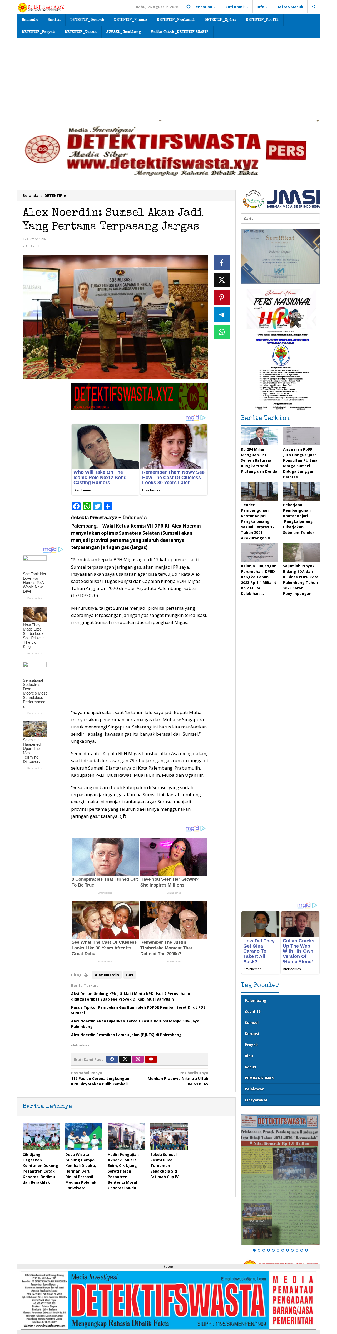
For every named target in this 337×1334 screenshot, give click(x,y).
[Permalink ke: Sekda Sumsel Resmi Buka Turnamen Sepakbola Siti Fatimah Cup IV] (169, 1136)
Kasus (250, 1066)
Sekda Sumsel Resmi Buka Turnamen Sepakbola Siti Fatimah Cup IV (164, 1165)
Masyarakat (256, 1099)
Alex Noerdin (107, 974)
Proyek (251, 1044)
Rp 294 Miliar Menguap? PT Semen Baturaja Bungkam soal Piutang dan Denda (259, 460)
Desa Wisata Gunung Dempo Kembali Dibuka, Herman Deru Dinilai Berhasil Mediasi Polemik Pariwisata (80, 1171)
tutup (168, 1266)
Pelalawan (254, 1088)
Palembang (255, 1000)
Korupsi (252, 1033)
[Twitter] (125, 1059)
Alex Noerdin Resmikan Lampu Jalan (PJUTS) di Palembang (126, 1034)
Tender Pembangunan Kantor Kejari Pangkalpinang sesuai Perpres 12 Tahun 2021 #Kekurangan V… (257, 521)
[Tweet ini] (222, 280)
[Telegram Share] (222, 314)
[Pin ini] (222, 297)
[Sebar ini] (222, 262)
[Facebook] (112, 1059)
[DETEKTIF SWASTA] (41, 7)
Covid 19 (252, 1011)
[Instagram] (138, 1059)
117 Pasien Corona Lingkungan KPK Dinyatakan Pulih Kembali (100, 1078)
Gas (129, 974)
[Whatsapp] (222, 332)
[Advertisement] (168, 78)
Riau (249, 1055)
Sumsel (252, 1022)
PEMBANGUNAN (259, 1077)
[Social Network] (314, 6)
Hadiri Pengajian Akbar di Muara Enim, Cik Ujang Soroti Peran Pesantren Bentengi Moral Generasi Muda (123, 1171)
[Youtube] (151, 1059)
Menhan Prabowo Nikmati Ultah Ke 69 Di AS (178, 1078)
